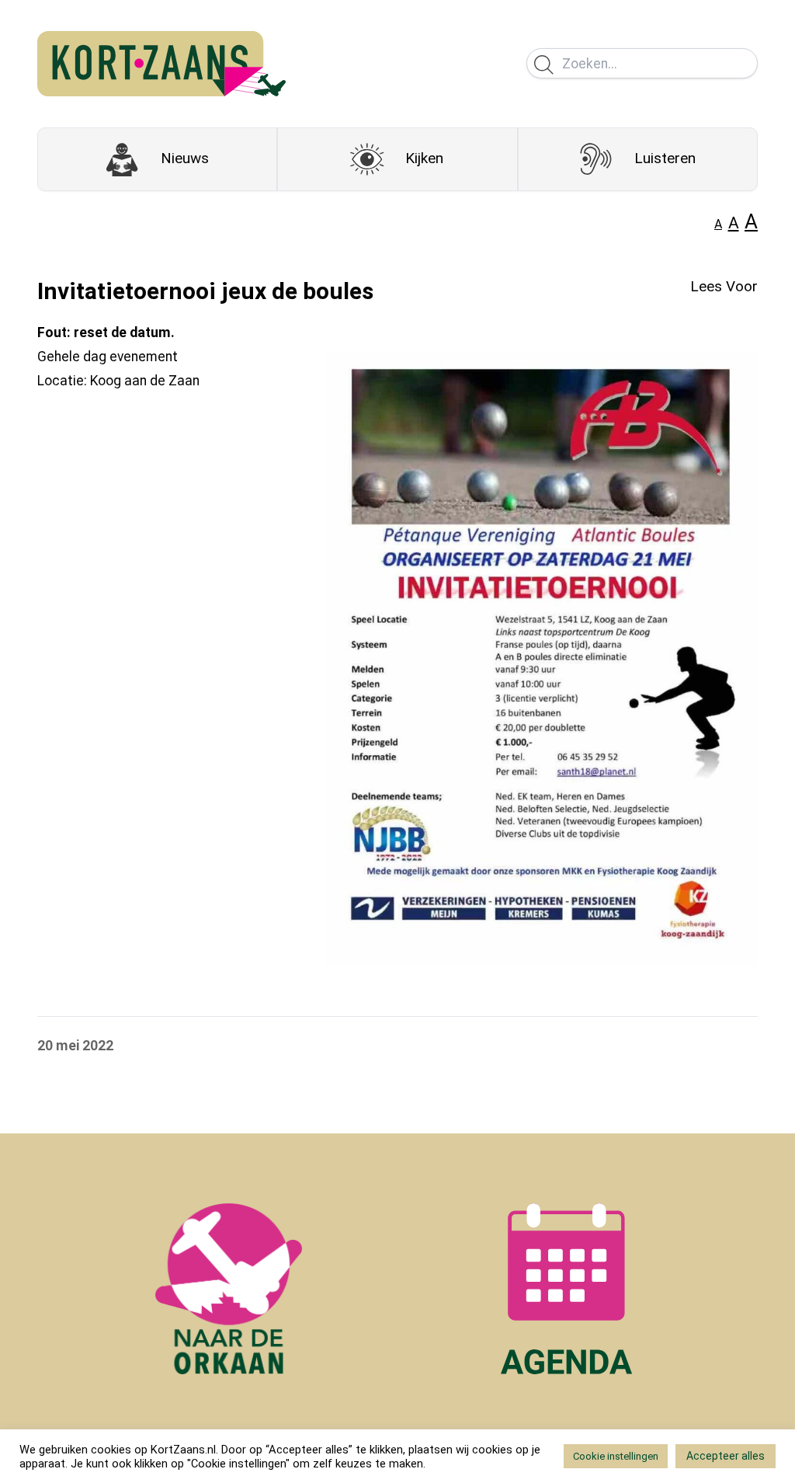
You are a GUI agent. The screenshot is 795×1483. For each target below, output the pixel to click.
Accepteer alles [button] (725, 1456)
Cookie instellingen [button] (615, 1456)
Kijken (424, 158)
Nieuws (185, 158)
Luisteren (665, 158)
